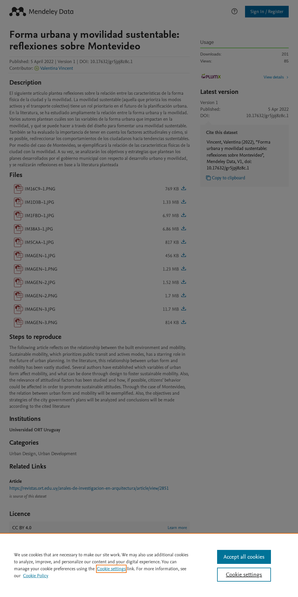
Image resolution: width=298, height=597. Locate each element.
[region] (149, 565)
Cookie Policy (35, 576)
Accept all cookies (244, 557)
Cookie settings (111, 569)
